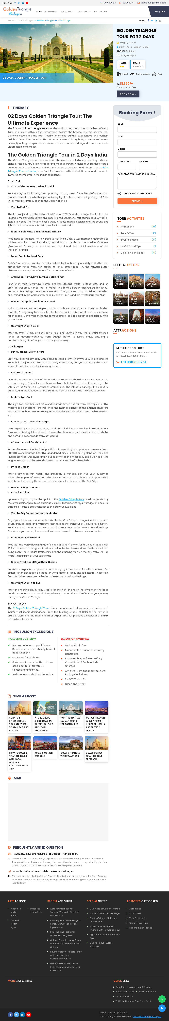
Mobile (121, 149)
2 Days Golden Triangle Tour (31, 608)
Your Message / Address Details (136, 173)
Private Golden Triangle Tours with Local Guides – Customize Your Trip (66, 955)
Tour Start (124, 161)
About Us (120, 987)
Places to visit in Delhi (36, 910)
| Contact (111, 1012)
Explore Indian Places (133, 252)
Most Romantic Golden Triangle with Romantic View (105, 928)
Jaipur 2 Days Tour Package (105, 913)
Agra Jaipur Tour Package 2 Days (105, 936)
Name (121, 124)
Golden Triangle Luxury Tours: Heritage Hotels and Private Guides (95, 724)
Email (121, 136)
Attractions (127, 226)
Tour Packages (129, 239)
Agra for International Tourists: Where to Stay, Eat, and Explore (18, 724)
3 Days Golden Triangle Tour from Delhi (94, 756)
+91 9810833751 (133, 362)
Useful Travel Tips (131, 246)
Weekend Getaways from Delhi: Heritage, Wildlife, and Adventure (65, 967)
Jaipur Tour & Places (140, 987)
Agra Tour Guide (147, 991)
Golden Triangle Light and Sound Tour (103, 920)
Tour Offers (127, 233)
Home (39, 11)
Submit (136, 201)
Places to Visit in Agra (15, 924)
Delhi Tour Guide (124, 996)
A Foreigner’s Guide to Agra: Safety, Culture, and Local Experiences (44, 724)
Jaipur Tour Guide (125, 991)
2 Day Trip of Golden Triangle (105, 908)
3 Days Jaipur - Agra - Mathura (101, 944)
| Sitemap (122, 1012)
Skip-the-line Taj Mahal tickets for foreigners (70, 721)
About (103, 11)
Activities (50, 11)
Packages (66, 11)
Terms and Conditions (137, 193)
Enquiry (160, 11)
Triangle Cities (86, 11)
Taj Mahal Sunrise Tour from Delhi (133, 1001)
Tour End (144, 161)
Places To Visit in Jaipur (16, 912)
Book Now (127, 94)
